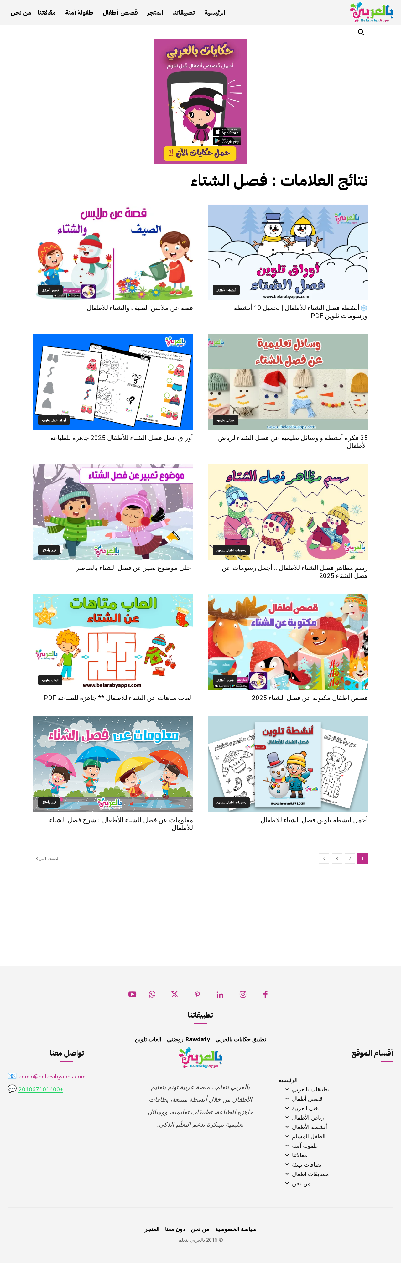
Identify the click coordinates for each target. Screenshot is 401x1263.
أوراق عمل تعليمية (54, 420)
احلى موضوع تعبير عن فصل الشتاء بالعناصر (134, 568)
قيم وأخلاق (49, 550)
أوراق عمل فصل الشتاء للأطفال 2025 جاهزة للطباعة (121, 438)
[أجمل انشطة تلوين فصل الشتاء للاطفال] (288, 764)
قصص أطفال (50, 290)
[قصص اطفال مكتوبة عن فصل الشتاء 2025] (288, 642)
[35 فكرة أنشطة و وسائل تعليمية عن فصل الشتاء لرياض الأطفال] (288, 382)
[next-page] (324, 858)
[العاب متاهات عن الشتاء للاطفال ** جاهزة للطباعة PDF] (113, 642)
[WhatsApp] (152, 996)
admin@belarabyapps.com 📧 (47, 1077)
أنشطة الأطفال (226, 290)
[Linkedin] (220, 996)
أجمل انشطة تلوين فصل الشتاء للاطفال (314, 820)
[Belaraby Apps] (371, 12)
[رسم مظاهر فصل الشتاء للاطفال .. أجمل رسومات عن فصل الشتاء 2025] (288, 512)
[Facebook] (265, 996)
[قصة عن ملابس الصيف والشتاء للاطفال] (113, 252)
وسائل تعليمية (225, 420)
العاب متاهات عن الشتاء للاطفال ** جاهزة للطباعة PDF (118, 698)
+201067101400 (40, 1090)
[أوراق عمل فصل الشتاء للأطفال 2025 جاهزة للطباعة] (113, 382)
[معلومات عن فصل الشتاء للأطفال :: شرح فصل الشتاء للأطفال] (113, 764)
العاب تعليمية (50, 680)
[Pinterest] (197, 996)
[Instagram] (243, 996)
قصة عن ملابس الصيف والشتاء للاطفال (140, 308)
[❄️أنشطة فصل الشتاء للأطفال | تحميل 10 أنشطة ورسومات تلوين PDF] (288, 252)
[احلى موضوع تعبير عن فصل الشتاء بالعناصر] (113, 512)
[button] (361, 32)
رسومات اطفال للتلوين (231, 550)
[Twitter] (175, 996)
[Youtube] (132, 996)
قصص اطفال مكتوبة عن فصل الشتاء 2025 (310, 698)
